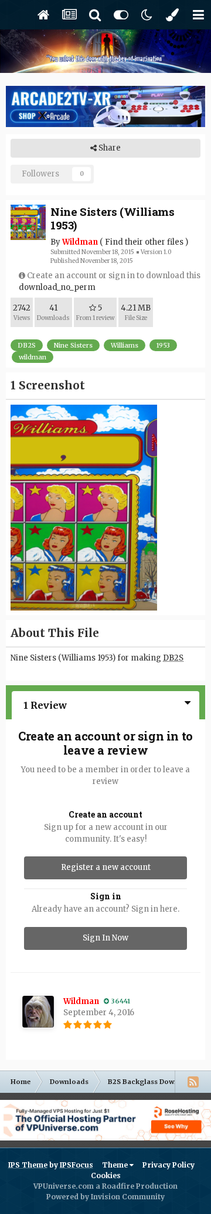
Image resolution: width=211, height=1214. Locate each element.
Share (109, 148)
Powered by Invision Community (105, 1196)
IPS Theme (27, 1164)
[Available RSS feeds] (193, 1081)
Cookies (106, 1175)
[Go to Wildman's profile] (38, 1012)
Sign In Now (105, 938)
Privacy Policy (168, 1164)
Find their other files (144, 242)
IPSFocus (76, 1164)
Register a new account (106, 867)
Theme (116, 1164)
